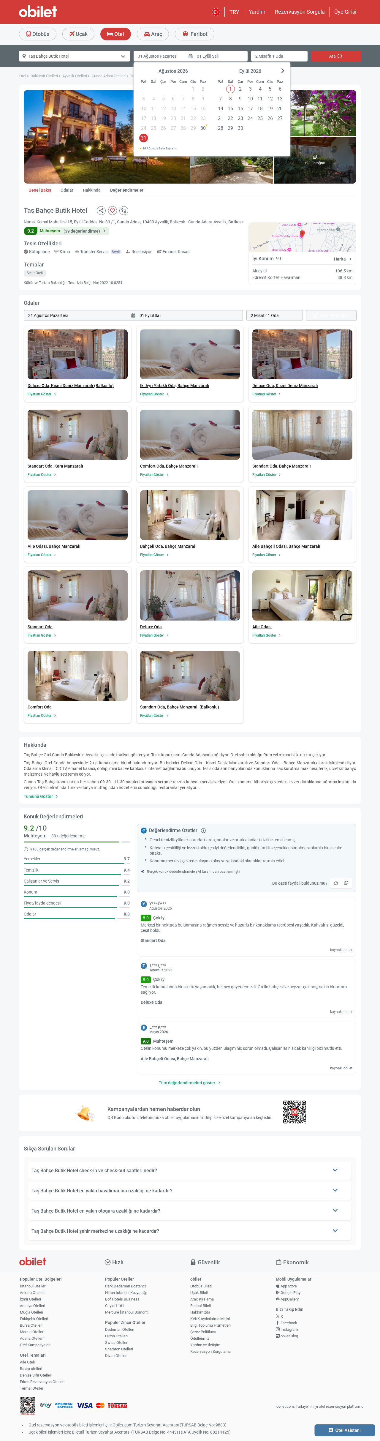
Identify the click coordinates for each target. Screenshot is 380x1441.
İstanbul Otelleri (33, 1286)
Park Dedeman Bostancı (125, 1286)
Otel (118, 34)
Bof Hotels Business (122, 1299)
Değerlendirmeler (126, 190)
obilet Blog (289, 1336)
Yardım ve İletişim (205, 1345)
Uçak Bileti (199, 1292)
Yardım (257, 12)
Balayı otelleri (31, 1368)
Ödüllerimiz (199, 1338)
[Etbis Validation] (28, 1407)
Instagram (289, 1329)
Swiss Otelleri (116, 1342)
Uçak (81, 34)
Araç (156, 34)
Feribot (198, 34)
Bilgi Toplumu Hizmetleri (210, 1325)
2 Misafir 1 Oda (269, 56)
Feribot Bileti (200, 1305)
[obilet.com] (52, 16)
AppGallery (289, 1299)
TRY (234, 12)
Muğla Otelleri (31, 1312)
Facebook (288, 1323)
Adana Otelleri (31, 1338)
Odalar (67, 190)
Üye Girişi (345, 12)
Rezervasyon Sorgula (300, 12)
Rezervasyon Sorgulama (210, 1351)
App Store (288, 1286)
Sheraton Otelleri (119, 1349)
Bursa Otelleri (31, 1325)
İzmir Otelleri (30, 1299)
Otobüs (40, 34)
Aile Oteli (27, 1362)
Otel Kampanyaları (35, 1345)
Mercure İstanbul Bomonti (126, 1312)
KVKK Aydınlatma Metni (210, 1319)
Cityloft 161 (114, 1305)
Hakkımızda (200, 1312)
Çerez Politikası (203, 1332)
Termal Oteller (31, 1388)
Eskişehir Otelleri (34, 1319)
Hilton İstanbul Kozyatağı (126, 1292)
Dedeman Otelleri (119, 1329)
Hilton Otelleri (116, 1336)
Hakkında (92, 190)
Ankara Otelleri (32, 1292)
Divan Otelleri (116, 1355)
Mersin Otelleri (32, 1332)
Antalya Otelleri (32, 1305)
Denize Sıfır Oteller (35, 1375)
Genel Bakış (39, 190)
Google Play (290, 1292)
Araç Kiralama (202, 1299)
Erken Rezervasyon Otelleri (42, 1382)
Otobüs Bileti (201, 1286)
